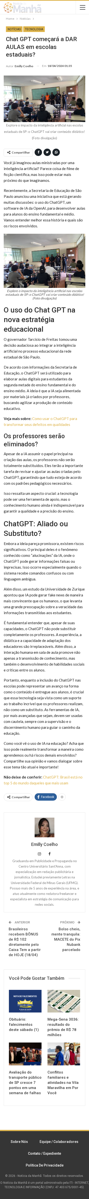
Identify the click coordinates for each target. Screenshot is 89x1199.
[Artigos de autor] (44, 827)
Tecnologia (34, 29)
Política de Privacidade (45, 1165)
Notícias (14, 29)
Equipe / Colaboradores (59, 1142)
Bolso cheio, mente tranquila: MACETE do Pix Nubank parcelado (65, 939)
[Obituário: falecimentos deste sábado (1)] (25, 1001)
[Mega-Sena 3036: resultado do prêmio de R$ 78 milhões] (63, 1001)
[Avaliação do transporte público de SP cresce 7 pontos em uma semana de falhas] (25, 1054)
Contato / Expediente (44, 1153)
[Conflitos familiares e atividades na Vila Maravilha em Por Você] (63, 1054)
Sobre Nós (19, 1142)
